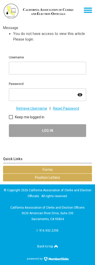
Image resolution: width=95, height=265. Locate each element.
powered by (35, 258)
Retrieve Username (31, 108)
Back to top (45, 246)
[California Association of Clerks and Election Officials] (38, 18)
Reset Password (66, 108)
